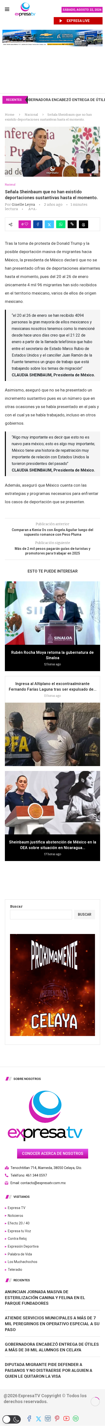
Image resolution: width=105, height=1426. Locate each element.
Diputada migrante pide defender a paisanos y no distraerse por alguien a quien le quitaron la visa (48, 1370)
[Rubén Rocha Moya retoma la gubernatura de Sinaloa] (52, 613)
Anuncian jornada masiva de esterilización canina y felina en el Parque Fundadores (45, 1297)
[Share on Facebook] (37, 224)
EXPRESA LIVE (78, 21)
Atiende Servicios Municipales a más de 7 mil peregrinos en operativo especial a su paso (52, 1323)
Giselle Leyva (23, 204)
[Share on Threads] (83, 224)
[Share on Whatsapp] (60, 224)
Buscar (16, 906)
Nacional (31, 114)
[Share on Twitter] (49, 224)
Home (9, 114)
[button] (11, 1419)
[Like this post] (26, 224)
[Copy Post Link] (72, 224)
